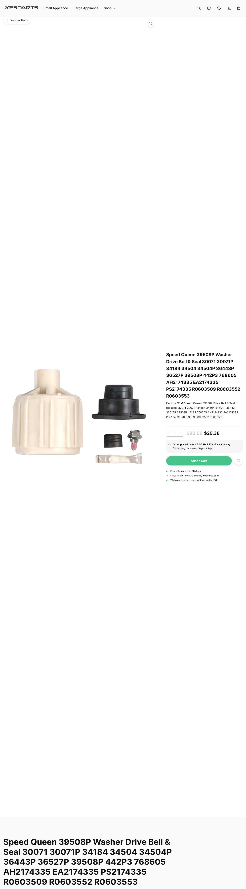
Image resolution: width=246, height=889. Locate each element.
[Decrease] (169, 433)
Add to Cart (199, 461)
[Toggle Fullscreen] (150, 23)
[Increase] (181, 433)
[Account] (229, 8)
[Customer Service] (209, 8)
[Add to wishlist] (238, 461)
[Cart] (239, 8)
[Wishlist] (219, 8)
